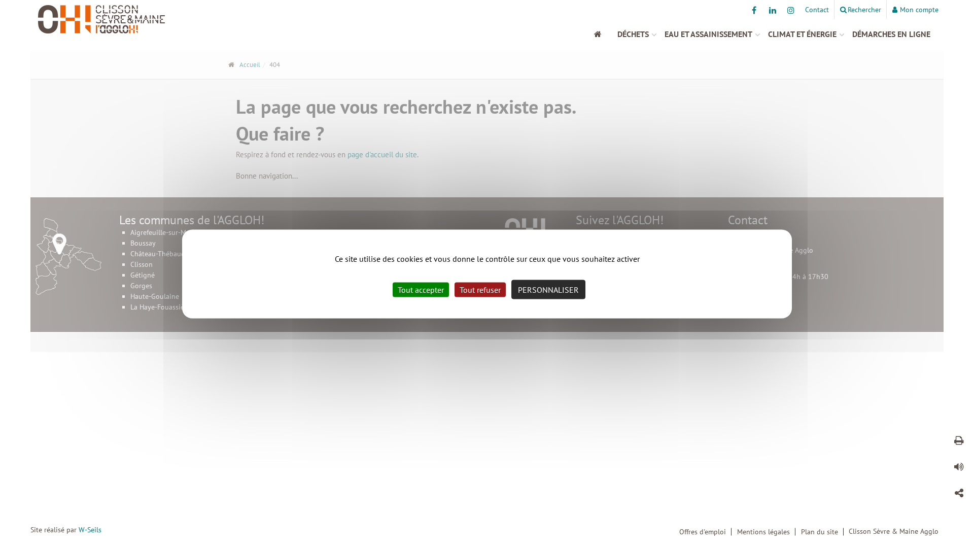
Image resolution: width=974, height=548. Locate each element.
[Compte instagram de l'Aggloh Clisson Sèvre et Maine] (790, 10)
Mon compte (919, 9)
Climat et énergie (802, 34)
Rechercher (864, 9)
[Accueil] (603, 34)
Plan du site (819, 532)
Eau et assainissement (708, 34)
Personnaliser (548, 290)
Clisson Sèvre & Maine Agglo (893, 531)
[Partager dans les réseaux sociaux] (958, 494)
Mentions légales (763, 532)
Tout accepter (421, 290)
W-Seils (90, 529)
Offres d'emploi (702, 532)
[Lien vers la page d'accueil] (144, 19)
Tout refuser (480, 290)
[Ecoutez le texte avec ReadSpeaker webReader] (958, 468)
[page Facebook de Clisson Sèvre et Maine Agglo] (754, 10)
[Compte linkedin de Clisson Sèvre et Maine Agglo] (772, 10)
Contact (817, 9)
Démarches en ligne (891, 34)
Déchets (633, 34)
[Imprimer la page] (958, 442)
